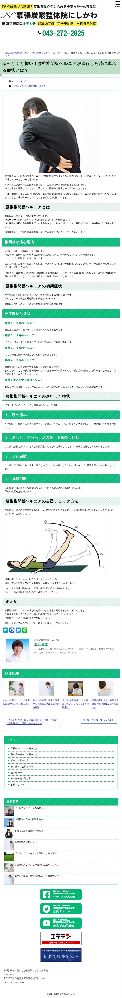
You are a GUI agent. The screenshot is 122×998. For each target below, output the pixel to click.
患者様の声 (16, 772)
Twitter (60, 41)
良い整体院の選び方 (21, 778)
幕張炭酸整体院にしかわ (17, 53)
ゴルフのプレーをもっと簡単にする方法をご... (37, 853)
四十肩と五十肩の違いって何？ (98, 720)
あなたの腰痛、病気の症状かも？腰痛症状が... (37, 876)
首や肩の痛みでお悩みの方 (24, 754)
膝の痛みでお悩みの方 (22, 766)
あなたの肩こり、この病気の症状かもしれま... (37, 864)
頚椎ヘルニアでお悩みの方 (24, 748)
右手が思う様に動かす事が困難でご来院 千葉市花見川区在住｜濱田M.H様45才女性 (32, 722)
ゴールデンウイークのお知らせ (30, 808)
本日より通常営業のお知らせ (28, 830)
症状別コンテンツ (41, 53)
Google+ (67, 41)
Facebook (53, 41)
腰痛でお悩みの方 (20, 760)
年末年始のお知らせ (24, 842)
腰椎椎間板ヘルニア (36, 86)
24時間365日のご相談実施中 (28, 819)
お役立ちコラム (18, 784)
